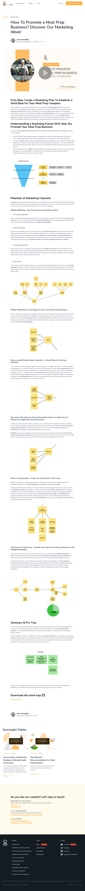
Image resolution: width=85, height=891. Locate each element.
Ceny (38, 3)
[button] (21, 3)
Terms (70, 885)
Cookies (80, 885)
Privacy (75, 885)
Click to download (16, 699)
